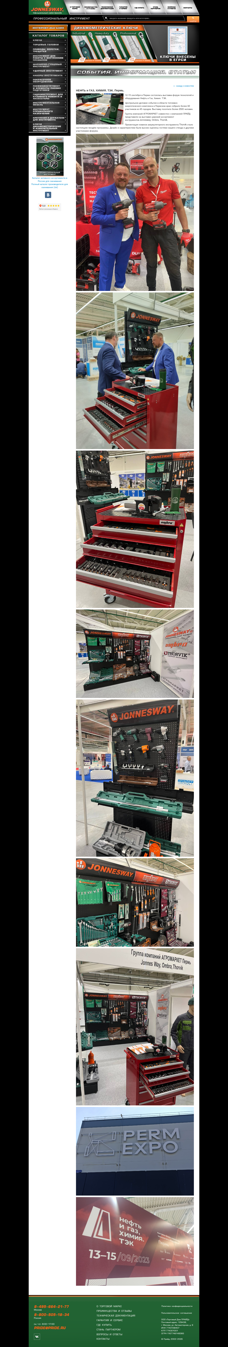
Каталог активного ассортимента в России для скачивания (49, 179)
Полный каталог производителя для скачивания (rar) (49, 185)
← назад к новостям (183, 85)
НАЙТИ (193, 21)
